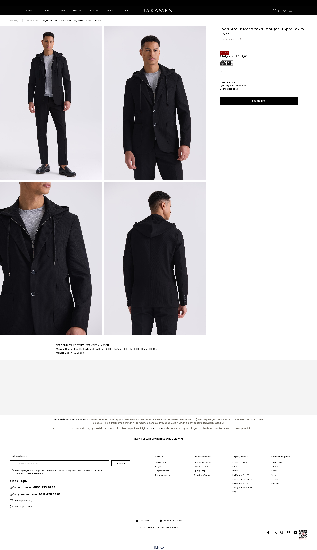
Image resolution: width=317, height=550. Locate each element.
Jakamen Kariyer (162, 475)
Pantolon (275, 483)
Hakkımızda (160, 462)
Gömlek (275, 479)
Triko (273, 475)
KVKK (234, 466)
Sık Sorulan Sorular (202, 462)
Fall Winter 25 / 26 (240, 483)
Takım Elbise (277, 462)
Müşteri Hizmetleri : (34, 487)
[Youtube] (295, 532)
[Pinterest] (288, 532)
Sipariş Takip (199, 471)
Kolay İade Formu (202, 475)
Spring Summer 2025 (242, 479)
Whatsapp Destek (23, 506)
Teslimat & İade (201, 466)
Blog (234, 492)
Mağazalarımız (162, 471)
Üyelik (235, 471)
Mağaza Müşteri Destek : (37, 494)
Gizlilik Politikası (239, 462)
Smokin (274, 466)
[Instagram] (282, 532)
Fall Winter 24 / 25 (240, 475)
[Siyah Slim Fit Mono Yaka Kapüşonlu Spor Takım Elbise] (221, 72)
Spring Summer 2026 (242, 487)
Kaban (274, 471)
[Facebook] (268, 532)
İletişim (158, 466)
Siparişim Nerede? (157, 428)
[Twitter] (275, 532)
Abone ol (121, 463)
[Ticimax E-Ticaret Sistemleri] (158, 548)
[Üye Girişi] (279, 11)
